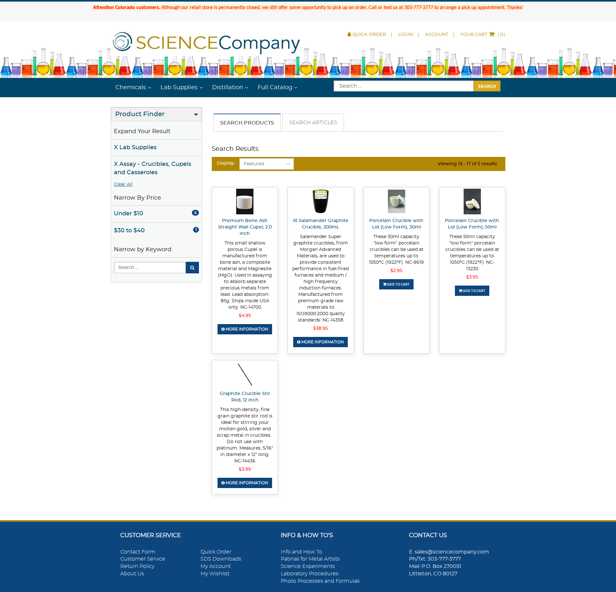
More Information (246, 329)
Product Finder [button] (140, 114)
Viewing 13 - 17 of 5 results (467, 164)
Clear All (123, 184)
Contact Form (137, 551)
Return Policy (137, 566)
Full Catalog (275, 87)
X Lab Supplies (135, 147)
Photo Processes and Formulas (320, 581)
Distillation (227, 87)
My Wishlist (215, 573)
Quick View (245, 202)
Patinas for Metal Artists (310, 559)
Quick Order (369, 34)
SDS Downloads (221, 559)
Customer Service (142, 559)
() (482, 34)
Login (405, 34)
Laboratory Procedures (309, 573)
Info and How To (301, 551)
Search (487, 86)
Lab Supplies (179, 87)
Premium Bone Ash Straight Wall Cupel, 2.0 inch (245, 227)
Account (436, 34)
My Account (216, 566)
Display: (226, 163)
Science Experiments (308, 566)
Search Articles (313, 122)
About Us (132, 573)
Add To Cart (398, 284)
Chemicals (131, 87)
